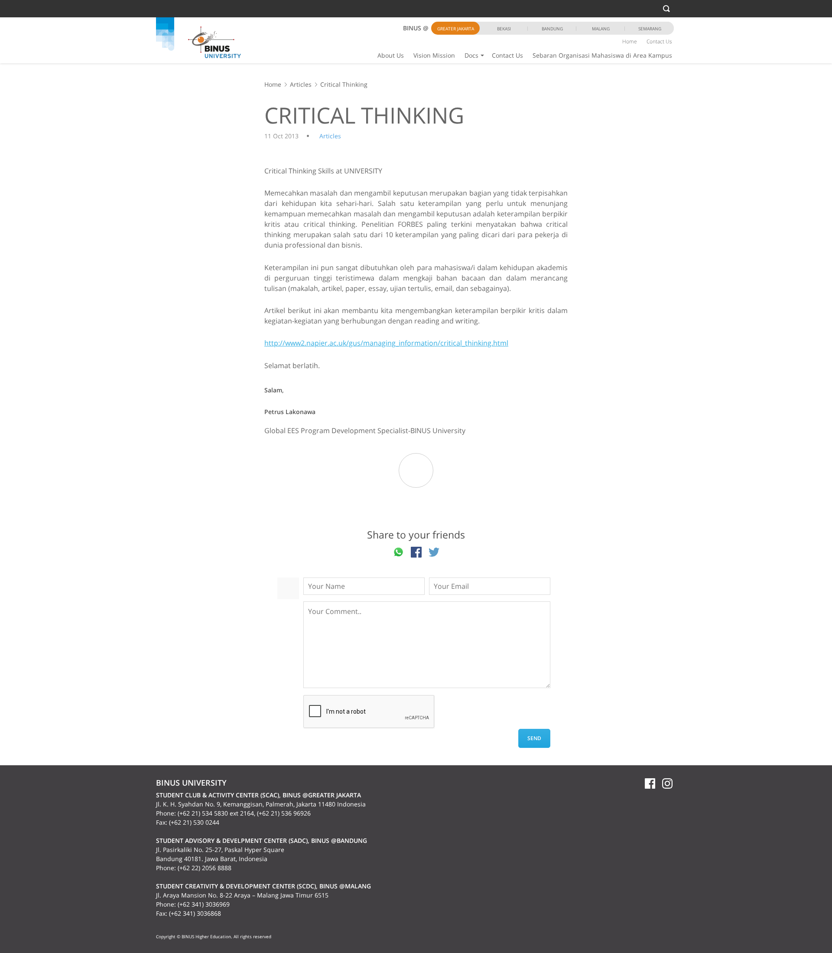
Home (629, 41)
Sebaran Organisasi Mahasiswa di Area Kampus (602, 55)
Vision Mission (434, 55)
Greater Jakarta (455, 28)
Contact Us (507, 55)
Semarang (649, 28)
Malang (601, 28)
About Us (390, 55)
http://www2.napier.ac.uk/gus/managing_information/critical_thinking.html (386, 343)
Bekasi (504, 28)
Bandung (552, 28)
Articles (301, 84)
